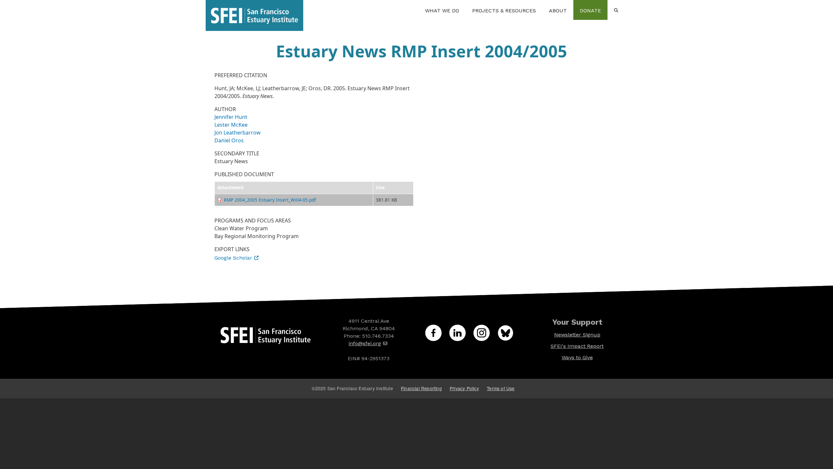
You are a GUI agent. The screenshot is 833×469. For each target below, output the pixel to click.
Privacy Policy (464, 388)
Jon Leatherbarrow (237, 132)
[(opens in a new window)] (437, 339)
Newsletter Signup (577, 335)
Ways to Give (577, 357)
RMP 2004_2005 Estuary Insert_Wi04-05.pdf (270, 200)
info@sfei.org (364, 343)
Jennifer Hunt (230, 117)
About (558, 10)
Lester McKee (231, 124)
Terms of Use (500, 388)
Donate (590, 10)
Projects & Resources (504, 10)
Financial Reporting (421, 388)
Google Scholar (233, 258)
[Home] (254, 10)
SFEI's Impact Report (577, 346)
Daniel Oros (229, 140)
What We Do (442, 10)
